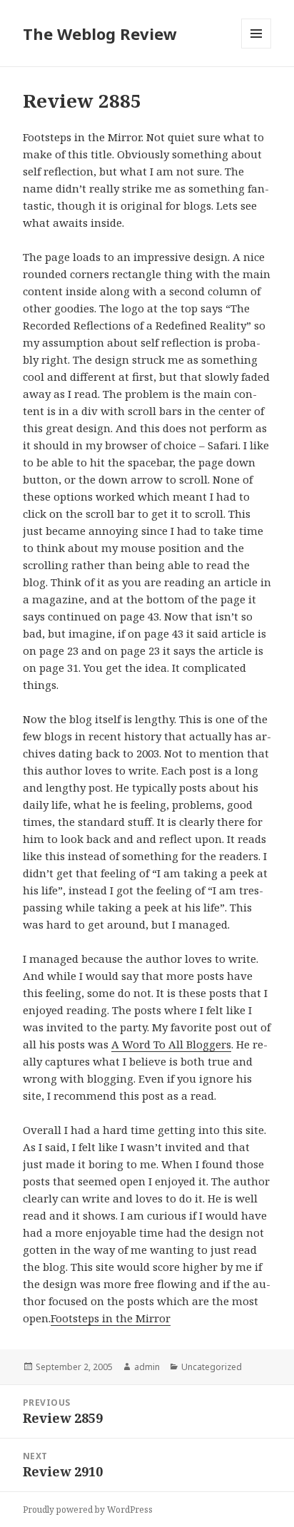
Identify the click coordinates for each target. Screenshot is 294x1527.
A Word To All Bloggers (171, 1044)
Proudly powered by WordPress (88, 1509)
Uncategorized (211, 1367)
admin (147, 1367)
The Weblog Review (100, 33)
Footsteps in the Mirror (111, 1318)
